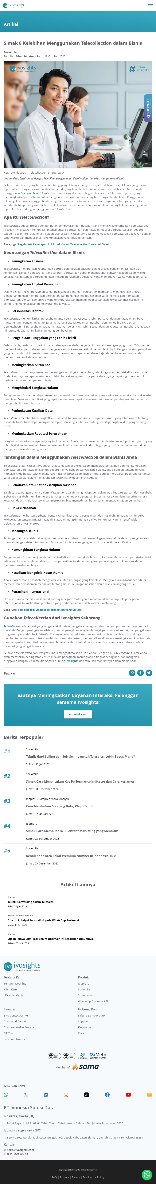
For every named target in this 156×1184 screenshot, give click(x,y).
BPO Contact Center (16, 1015)
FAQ (54, 1177)
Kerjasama (85, 1027)
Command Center (15, 1021)
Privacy (64, 1177)
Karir (81, 1033)
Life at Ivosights (14, 995)
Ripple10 (83, 983)
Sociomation (86, 995)
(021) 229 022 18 (17, 1154)
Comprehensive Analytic (19, 1027)
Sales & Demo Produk (91, 1015)
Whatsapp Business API (93, 1001)
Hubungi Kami (78, 714)
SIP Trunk (10, 1033)
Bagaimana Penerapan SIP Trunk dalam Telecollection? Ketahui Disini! (63, 244)
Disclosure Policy (93, 1177)
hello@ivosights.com (20, 1150)
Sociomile (84, 989)
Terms (76, 1177)
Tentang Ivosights (15, 983)
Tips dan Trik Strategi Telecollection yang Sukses (50, 610)
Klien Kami (11, 989)
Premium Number (15, 1039)
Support (83, 1021)
